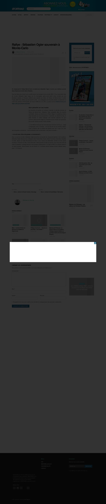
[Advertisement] (53, 252)
